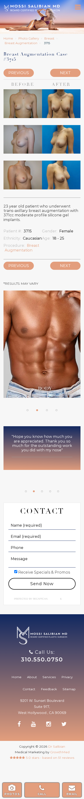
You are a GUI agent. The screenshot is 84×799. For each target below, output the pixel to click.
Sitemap (69, 689)
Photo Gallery (28, 38)
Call (42, 794)
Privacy (54, 599)
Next (65, 73)
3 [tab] (47, 410)
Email (71, 794)
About (32, 677)
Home (8, 38)
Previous (18, 73)
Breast (49, 38)
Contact (29, 689)
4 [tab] (56, 410)
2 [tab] (37, 410)
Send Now (41, 583)
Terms (66, 599)
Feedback (49, 689)
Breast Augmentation (21, 43)
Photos (12, 794)
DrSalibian (32, 8)
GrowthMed (60, 752)
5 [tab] (58, 491)
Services (49, 677)
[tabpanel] (42, 346)
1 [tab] (27, 410)
